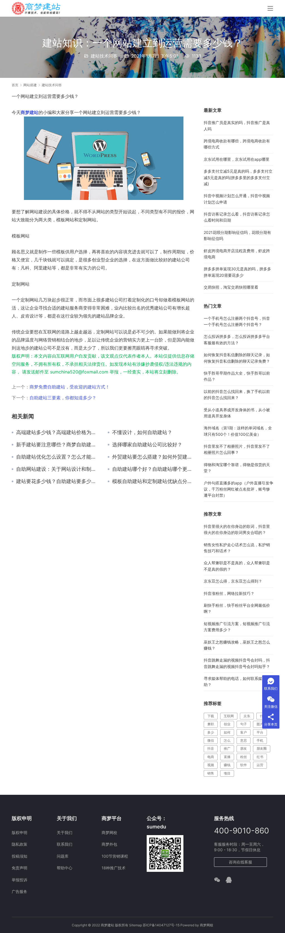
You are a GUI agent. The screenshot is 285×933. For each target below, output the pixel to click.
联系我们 (64, 844)
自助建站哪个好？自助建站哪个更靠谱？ (153, 469)
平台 (260, 732)
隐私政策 (19, 844)
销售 (210, 773)
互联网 (229, 716)
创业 (227, 724)
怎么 (227, 740)
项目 (227, 773)
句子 (243, 724)
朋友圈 (262, 748)
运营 (260, 765)
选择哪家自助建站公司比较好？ (147, 444)
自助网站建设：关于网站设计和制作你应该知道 (57, 469)
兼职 (210, 724)
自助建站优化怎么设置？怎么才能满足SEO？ (57, 457)
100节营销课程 (115, 856)
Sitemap (135, 925)
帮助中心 (64, 867)
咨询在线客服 (240, 862)
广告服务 (19, 891)
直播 (227, 757)
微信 (210, 740)
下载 (210, 716)
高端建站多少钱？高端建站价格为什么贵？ (57, 432)
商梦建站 (29, 112)
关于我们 (64, 832)
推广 (227, 748)
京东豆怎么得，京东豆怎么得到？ (233, 581)
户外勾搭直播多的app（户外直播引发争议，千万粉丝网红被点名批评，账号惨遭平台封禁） (238, 489)
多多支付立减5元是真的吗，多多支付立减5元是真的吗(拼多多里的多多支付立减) (238, 177)
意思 (243, 740)
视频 (210, 765)
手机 (260, 740)
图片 (260, 724)
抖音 (210, 748)
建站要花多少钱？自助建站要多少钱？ (57, 481)
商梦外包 (109, 844)
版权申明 (19, 832)
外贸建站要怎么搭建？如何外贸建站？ (153, 457)
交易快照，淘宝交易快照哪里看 (231, 287)
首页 (15, 85)
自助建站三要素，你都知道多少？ (63, 397)
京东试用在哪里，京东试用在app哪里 (236, 159)
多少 (210, 732)
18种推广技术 (114, 867)
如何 (227, 732)
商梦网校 (109, 832)
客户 (243, 732)
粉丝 (243, 757)
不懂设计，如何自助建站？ (142, 432)
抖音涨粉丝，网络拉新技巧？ (229, 593)
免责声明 (19, 867)
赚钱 (227, 765)
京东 (247, 716)
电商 (210, 757)
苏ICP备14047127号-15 (161, 925)
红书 (260, 757)
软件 (243, 765)
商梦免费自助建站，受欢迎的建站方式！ (70, 387)
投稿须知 (19, 856)
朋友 (243, 748)
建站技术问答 (104, 56)
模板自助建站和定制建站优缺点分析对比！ (153, 481)
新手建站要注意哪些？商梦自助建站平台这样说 (57, 444)
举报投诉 (19, 879)
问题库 (62, 856)
